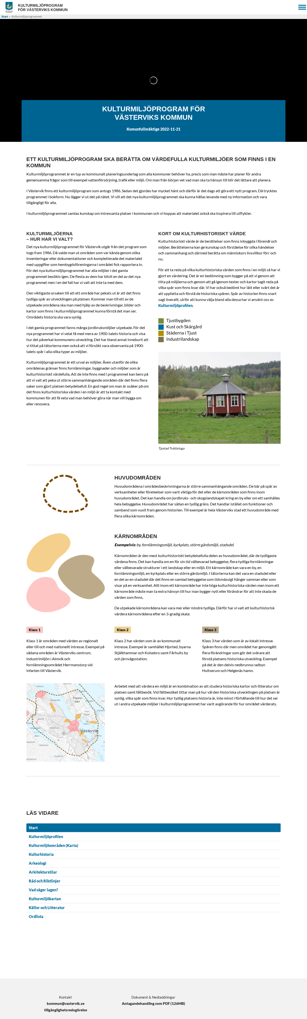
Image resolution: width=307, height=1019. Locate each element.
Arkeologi (37, 863)
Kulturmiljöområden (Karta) (53, 845)
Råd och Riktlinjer (44, 881)
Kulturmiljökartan (45, 898)
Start (4, 16)
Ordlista (36, 916)
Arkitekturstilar (43, 872)
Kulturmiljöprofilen (175, 305)
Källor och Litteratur (47, 907)
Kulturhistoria (41, 854)
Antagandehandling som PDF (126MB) (153, 1003)
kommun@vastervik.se (65, 1003)
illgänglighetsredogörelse (66, 1010)
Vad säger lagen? (43, 889)
